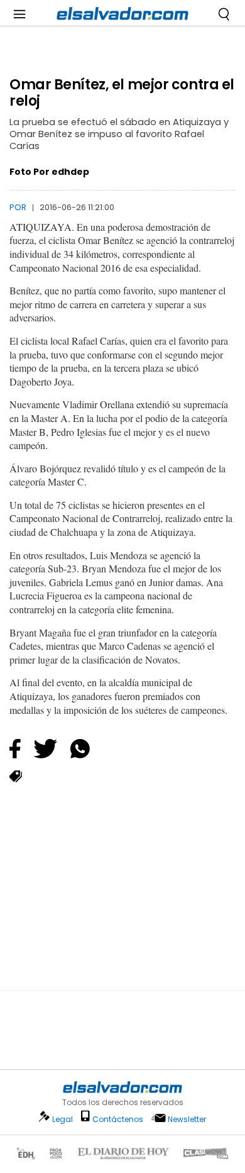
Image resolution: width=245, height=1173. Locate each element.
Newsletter (187, 1119)
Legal (62, 1119)
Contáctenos (117, 1119)
